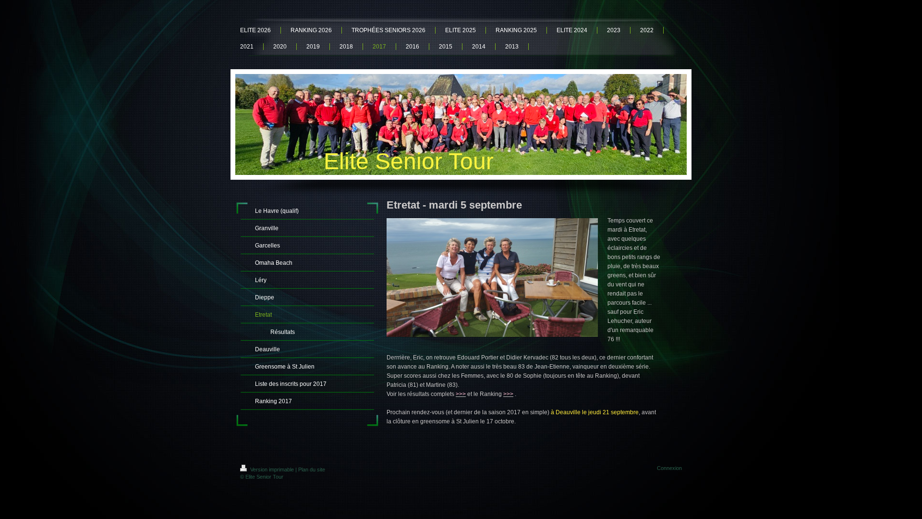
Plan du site (311, 469)
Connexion (669, 468)
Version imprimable (272, 469)
